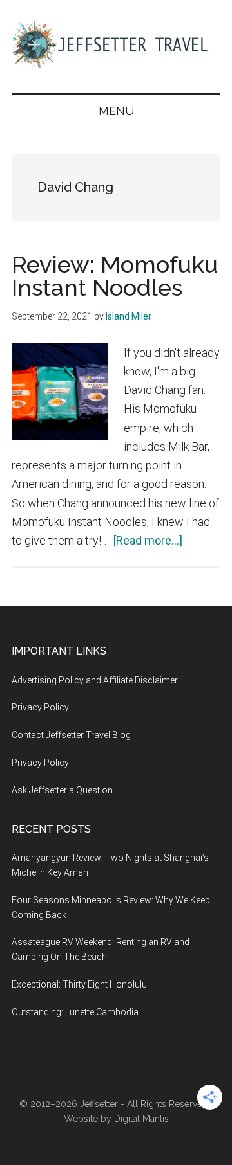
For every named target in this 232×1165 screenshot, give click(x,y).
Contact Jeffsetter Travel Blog (71, 735)
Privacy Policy (40, 707)
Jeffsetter (99, 1104)
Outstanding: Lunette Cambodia (75, 1012)
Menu (116, 111)
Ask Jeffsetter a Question (62, 790)
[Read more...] (147, 540)
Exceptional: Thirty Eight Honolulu (79, 984)
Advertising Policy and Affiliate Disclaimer (95, 680)
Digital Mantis (141, 1119)
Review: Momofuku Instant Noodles (115, 276)
